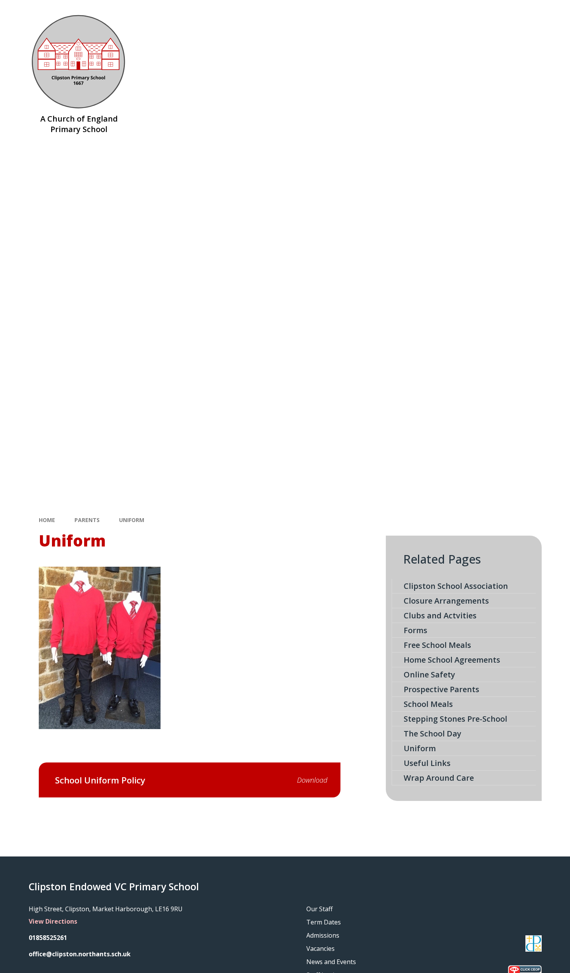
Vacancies (320, 948)
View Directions (53, 921)
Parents (87, 520)
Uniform (131, 520)
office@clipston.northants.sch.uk (80, 954)
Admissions (322, 935)
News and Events (331, 961)
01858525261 (48, 937)
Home (47, 520)
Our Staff (319, 909)
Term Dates (323, 922)
